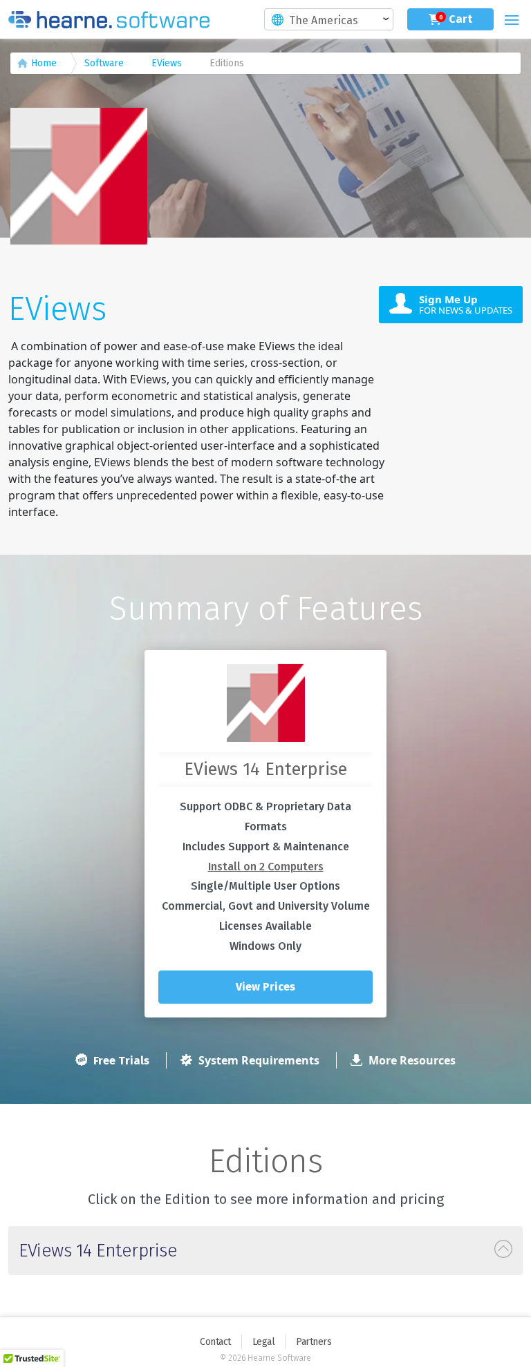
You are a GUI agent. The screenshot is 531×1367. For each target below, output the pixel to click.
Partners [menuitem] (313, 1342)
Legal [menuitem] (263, 1342)
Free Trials (120, 1060)
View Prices (265, 986)
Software (104, 63)
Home (44, 63)
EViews (166, 63)
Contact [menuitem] (215, 1342)
